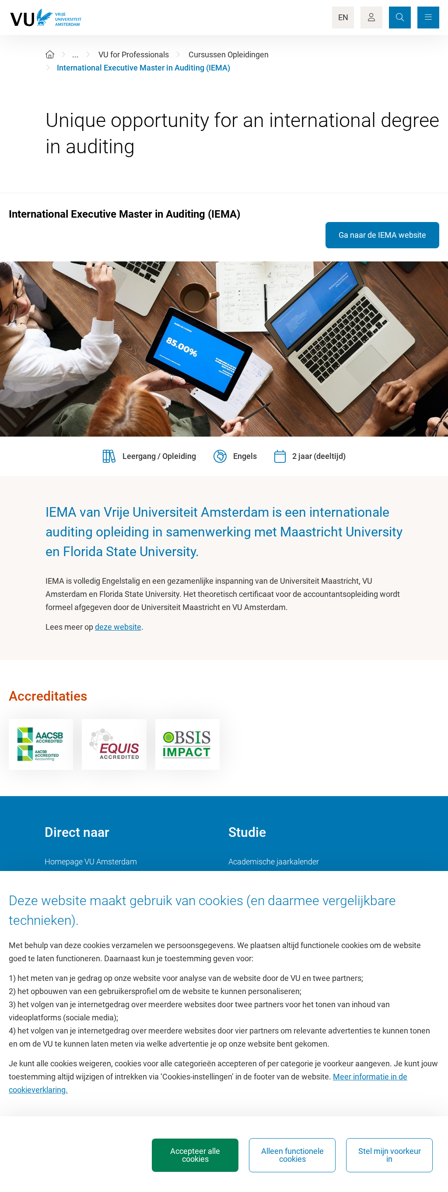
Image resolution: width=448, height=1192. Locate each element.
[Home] (50, 54)
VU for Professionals (133, 54)
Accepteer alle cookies (195, 1155)
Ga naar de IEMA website (382, 235)
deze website (118, 626)
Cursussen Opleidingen (229, 54)
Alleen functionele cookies (292, 1155)
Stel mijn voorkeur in (389, 1155)
